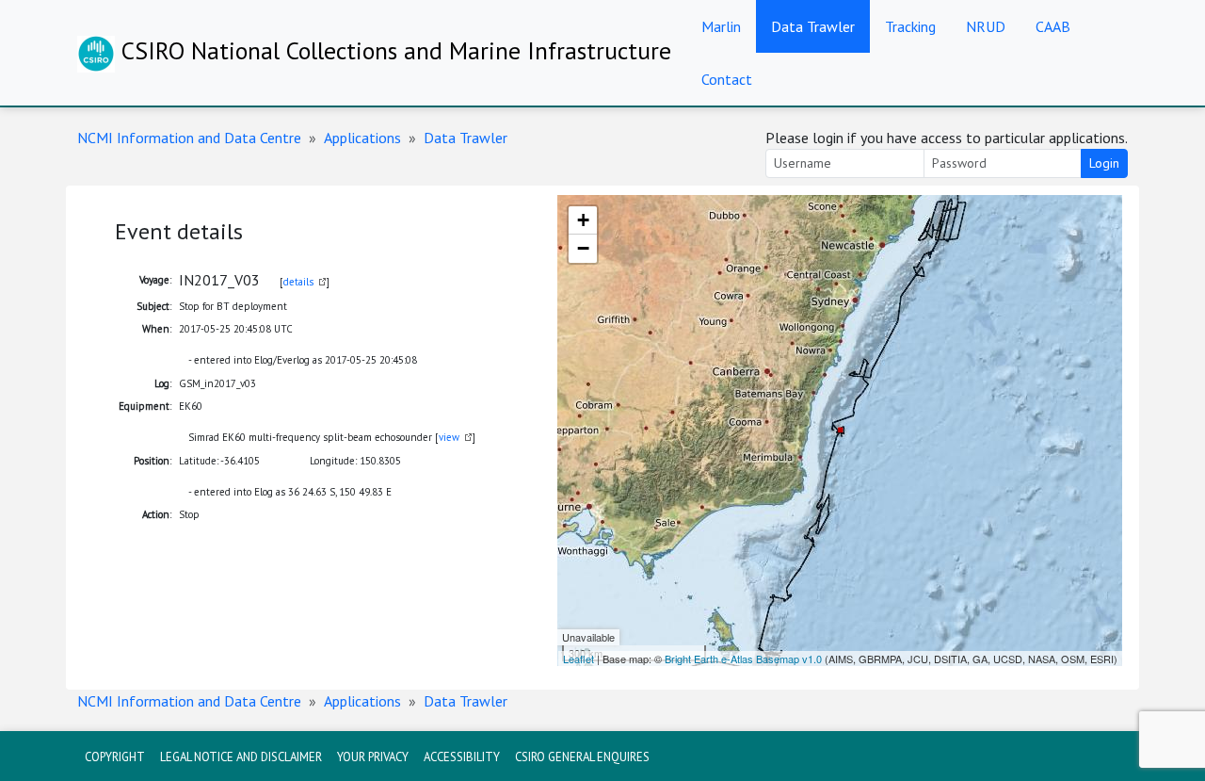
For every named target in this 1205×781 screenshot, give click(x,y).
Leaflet (578, 658)
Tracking (910, 26)
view (449, 437)
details (298, 281)
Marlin (721, 26)
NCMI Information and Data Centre (189, 137)
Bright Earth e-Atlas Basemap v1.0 (743, 658)
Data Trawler (813, 26)
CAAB (1053, 26)
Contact (726, 79)
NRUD (985, 26)
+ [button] (583, 220)
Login (1104, 163)
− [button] (583, 248)
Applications (362, 137)
